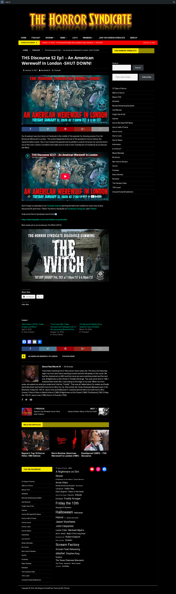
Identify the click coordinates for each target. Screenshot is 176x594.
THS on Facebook (32, 469)
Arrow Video (62, 482)
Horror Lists (117, 136)
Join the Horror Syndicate (112, 38)
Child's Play (69, 489)
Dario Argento (61, 492)
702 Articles (68, 367)
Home (23, 38)
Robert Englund (72, 536)
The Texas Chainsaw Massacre (70, 560)
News (62, 38)
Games (115, 119)
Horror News (117, 140)
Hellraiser (78, 512)
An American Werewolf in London (42, 356)
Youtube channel (54, 206)
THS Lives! (116, 187)
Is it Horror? (116, 149)
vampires (67, 563)
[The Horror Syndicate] (79, 34)
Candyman (59, 489)
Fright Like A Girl (118, 114)
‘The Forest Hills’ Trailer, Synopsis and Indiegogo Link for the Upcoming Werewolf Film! (63, 326)
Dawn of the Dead (75, 491)
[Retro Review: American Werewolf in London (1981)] (65, 440)
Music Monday (118, 153)
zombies (65, 566)
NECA (58, 534)
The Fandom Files (119, 183)
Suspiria (59, 557)
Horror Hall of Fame (120, 127)
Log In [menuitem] (7, 2)
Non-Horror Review (120, 162)
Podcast (36, 38)
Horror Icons (117, 131)
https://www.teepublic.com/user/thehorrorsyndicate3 (44, 220)
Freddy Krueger (72, 498)
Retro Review (117, 175)
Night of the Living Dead (76, 533)
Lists (75, 38)
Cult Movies (117, 110)
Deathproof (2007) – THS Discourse (93, 454)
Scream (68, 540)
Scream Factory (67, 545)
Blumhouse (79, 486)
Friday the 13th (67, 503)
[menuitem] (2, 2)
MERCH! (133, 38)
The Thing (59, 563)
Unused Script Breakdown (122, 192)
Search (115, 63)
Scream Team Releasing (68, 549)
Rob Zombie (60, 540)
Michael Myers (76, 530)
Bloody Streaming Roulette (123, 106)
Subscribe (146, 77)
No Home (116, 157)
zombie (58, 566)
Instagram (81, 209)
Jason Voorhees (65, 521)
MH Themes (65, 588)
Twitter (93, 209)
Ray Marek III (45, 70)
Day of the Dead (61, 495)
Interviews (116, 144)
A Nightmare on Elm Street (67, 473)
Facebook (71, 209)
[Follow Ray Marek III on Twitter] (25, 400)
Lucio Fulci (61, 530)
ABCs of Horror (118, 93)
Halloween (64, 512)
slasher (60, 553)
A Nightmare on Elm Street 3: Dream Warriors (70, 479)
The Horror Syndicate (125, 50)
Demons (71, 495)
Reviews (49, 38)
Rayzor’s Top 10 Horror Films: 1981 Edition (33, 454)
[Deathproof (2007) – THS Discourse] (95, 440)
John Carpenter (65, 526)
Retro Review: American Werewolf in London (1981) (65, 454)
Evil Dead (59, 499)
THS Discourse (68, 356)
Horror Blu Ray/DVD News (122, 123)
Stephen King (72, 553)
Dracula (78, 495)
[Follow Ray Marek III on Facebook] (22, 400)
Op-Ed (114, 166)
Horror (60, 517)
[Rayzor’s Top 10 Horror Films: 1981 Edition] (35, 440)
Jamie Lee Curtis (72, 518)
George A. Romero (63, 507)
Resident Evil (60, 537)
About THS (116, 97)
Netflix (63, 534)
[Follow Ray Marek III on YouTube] (30, 400)
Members (87, 38)
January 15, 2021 (31, 70)
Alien (70, 468)
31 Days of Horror (119, 88)
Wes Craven (76, 563)
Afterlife (115, 101)
